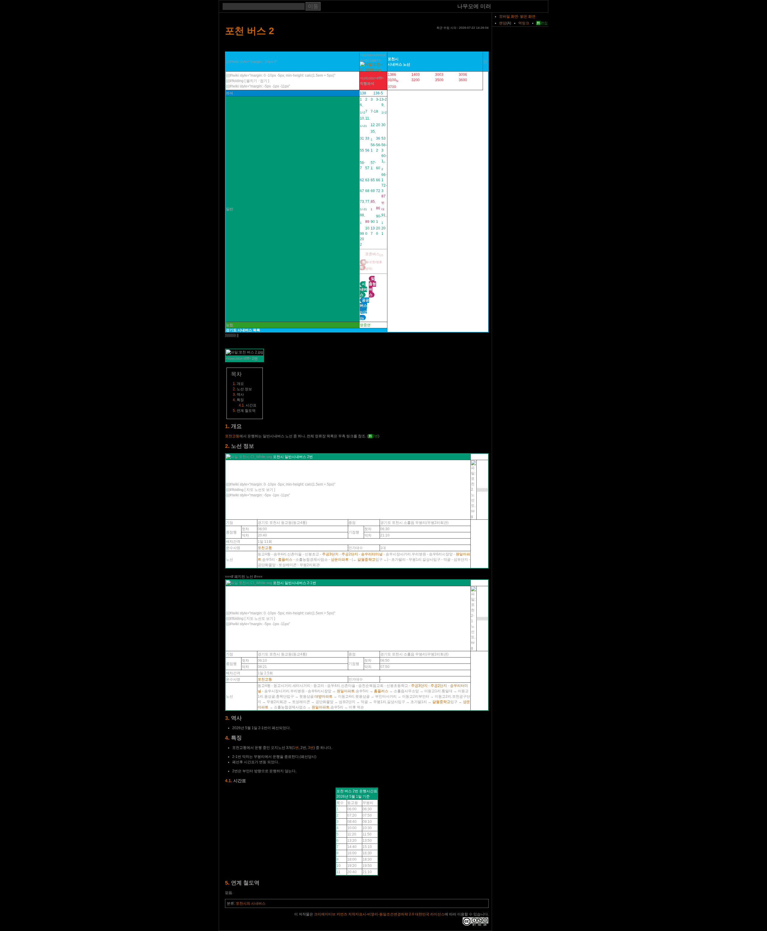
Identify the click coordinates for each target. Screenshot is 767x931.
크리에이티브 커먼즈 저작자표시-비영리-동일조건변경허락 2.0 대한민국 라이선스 (379, 914)
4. (227, 738)
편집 (544, 23)
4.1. (228, 780)
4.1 (241, 405)
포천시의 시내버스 (250, 903)
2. (227, 446)
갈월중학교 (366, 559)
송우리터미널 (372, 554)
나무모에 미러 (474, 6)
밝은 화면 (527, 16)
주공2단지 (350, 554)
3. (227, 718)
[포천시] (373, 70)
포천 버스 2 (249, 30)
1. (227, 426)
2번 (375, 436)
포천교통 (232, 436)
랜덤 (502, 23)
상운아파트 (340, 559)
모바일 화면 (508, 16)
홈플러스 (285, 559)
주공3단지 (330, 554)
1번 (296, 748)
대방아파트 (324, 696)
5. (227, 883)
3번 (311, 748)
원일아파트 (346, 691)
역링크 (523, 23)
